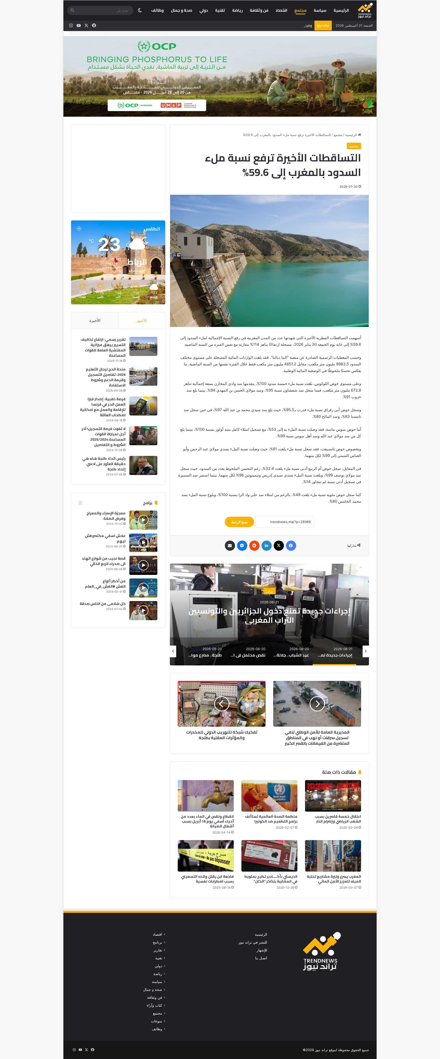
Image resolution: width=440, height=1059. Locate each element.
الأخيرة (94, 320)
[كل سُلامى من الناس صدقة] (143, 610)
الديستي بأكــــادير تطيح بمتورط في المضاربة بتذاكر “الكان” (270, 879)
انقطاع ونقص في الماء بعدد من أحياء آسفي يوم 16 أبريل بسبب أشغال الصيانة (207, 821)
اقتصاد (281, 10)
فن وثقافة (259, 10)
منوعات (156, 1021)
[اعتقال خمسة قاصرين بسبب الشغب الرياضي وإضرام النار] (333, 796)
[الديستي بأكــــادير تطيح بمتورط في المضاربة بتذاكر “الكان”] (269, 856)
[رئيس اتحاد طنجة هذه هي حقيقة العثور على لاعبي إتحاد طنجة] (143, 465)
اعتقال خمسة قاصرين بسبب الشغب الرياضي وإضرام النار (338, 819)
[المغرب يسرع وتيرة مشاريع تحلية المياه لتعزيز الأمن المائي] (333, 856)
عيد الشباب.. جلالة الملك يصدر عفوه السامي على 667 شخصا (269, 615)
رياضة (237, 10)
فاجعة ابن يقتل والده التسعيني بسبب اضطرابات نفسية (207, 879)
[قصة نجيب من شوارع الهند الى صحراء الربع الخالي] (143, 565)
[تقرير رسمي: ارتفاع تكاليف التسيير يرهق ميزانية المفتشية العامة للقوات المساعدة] (143, 346)
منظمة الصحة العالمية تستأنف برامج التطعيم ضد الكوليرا (271, 819)
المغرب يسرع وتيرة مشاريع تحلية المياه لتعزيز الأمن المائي (334, 879)
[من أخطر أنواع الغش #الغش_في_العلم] (143, 588)
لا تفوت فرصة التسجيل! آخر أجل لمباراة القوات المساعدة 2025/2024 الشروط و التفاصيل (103, 436)
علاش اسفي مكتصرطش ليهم (105, 538)
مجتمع (300, 10)
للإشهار (262, 950)
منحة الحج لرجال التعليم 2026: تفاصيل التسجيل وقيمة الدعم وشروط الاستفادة (106, 377)
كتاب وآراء (154, 1005)
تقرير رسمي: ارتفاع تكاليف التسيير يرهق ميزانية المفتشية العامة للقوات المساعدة (103, 347)
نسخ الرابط (239, 522)
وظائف (157, 10)
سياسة (320, 10)
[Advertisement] (114, 167)
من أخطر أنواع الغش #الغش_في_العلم (105, 584)
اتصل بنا (261, 958)
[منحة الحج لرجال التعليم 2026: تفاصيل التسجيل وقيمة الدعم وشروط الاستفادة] (143, 376)
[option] (269, 614)
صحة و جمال (181, 10)
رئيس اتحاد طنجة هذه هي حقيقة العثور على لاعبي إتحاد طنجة (104, 463)
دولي (203, 10)
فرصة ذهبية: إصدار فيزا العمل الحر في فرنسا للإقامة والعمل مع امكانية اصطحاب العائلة (103, 407)
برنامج (157, 942)
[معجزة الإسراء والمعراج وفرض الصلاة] (143, 520)
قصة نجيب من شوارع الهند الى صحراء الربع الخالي (104, 561)
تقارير (158, 950)
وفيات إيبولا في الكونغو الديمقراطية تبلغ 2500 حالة (272, 25)
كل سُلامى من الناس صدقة (103, 603)
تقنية (220, 10)
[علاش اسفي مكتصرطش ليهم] (143, 542)
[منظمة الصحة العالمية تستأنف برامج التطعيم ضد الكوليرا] (269, 796)
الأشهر (141, 320)
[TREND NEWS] (365, 10)
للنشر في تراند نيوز (252, 942)
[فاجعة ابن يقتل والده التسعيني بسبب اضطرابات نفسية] (206, 856)
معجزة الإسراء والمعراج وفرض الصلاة (106, 516)
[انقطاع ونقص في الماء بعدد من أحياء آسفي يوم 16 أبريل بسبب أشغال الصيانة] (206, 796)
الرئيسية (341, 10)
